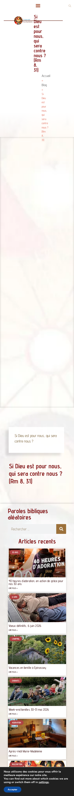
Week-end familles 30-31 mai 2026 (29, 709)
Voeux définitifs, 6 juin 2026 (25, 626)
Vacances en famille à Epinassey (27, 668)
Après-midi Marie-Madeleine (25, 751)
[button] (38, 5)
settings (44, 782)
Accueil (46, 76)
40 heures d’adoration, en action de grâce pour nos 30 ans (36, 582)
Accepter (12, 789)
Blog (44, 85)
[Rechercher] (61, 529)
